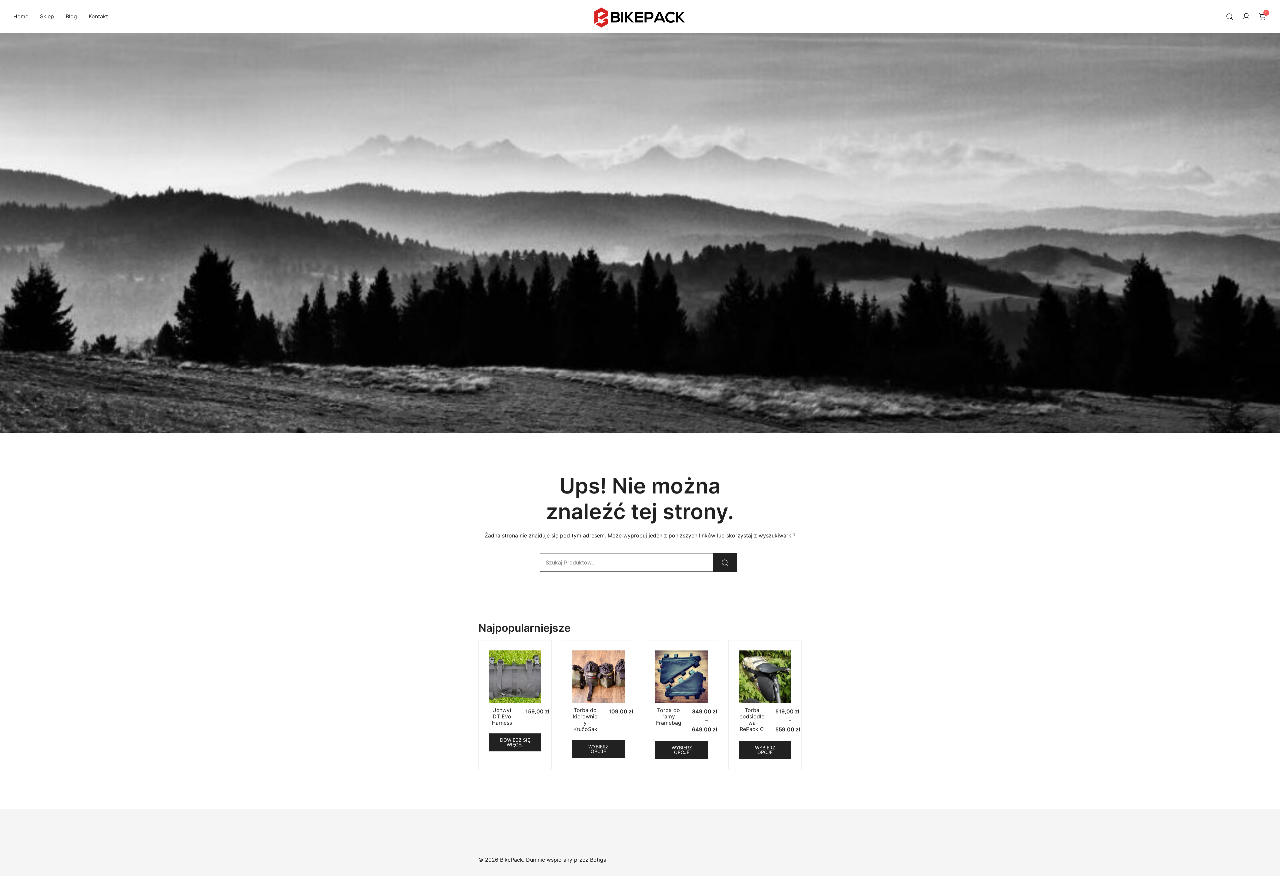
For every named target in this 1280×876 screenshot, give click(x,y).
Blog (71, 16)
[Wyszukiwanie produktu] (1230, 16)
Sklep (47, 16)
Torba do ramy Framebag (668, 716)
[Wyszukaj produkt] (725, 562)
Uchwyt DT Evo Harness (502, 716)
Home (20, 16)
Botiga (598, 859)
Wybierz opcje (598, 749)
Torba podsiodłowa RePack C (752, 720)
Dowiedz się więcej (515, 742)
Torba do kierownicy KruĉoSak (585, 720)
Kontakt (98, 16)
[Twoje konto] (1246, 16)
